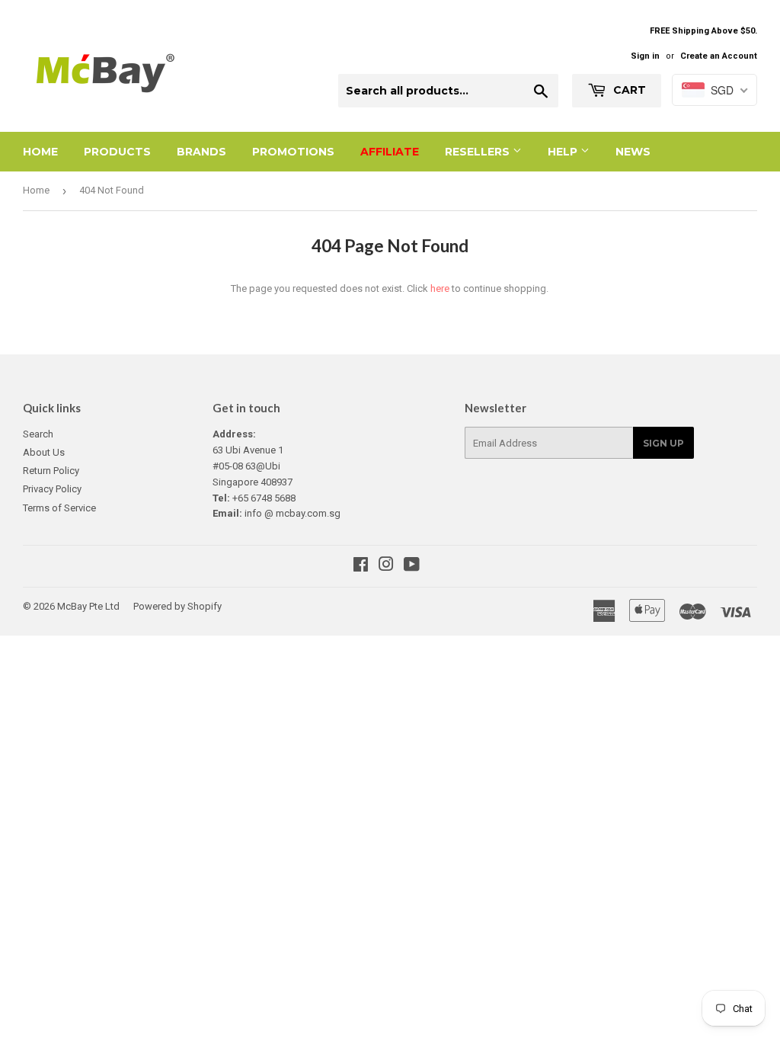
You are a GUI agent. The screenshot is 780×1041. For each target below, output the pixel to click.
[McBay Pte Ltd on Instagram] (386, 566)
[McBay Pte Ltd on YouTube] (412, 566)
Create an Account (718, 56)
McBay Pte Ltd (88, 606)
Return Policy (51, 470)
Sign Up (663, 443)
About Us (44, 452)
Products (117, 152)
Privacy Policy (52, 489)
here (439, 288)
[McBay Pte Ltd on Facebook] (361, 566)
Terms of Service (59, 508)
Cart (628, 90)
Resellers (479, 152)
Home (40, 152)
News (633, 152)
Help (564, 152)
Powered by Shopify (177, 606)
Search (38, 434)
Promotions (293, 152)
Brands (201, 152)
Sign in (645, 56)
